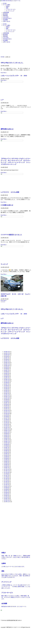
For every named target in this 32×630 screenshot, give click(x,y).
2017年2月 (6, 483)
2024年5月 (6, 373)
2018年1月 (6, 467)
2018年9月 (6, 456)
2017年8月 (6, 473)
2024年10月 (7, 365)
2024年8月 (6, 368)
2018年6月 (6, 460)
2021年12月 (7, 410)
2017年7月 (6, 475)
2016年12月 (7, 486)
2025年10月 (7, 354)
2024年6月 (6, 371)
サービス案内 (6, 4)
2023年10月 (7, 381)
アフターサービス (10, 9)
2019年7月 (6, 447)
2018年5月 (6, 461)
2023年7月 (6, 384)
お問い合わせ (6, 21)
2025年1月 (6, 361)
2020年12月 (7, 429)
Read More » (4, 72)
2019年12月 (7, 439)
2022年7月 (6, 402)
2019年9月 (6, 444)
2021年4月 (6, 422)
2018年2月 (6, 466)
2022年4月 (6, 404)
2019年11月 (7, 441)
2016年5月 (6, 494)
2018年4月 (6, 463)
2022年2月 (6, 407)
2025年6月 (6, 359)
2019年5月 (6, 450)
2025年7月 (6, 358)
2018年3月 (6, 464)
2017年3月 (6, 481)
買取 (7, 7)
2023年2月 (6, 392)
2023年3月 (6, 390)
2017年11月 (7, 470)
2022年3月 (6, 405)
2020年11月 (7, 430)
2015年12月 (7, 500)
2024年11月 (7, 364)
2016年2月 (6, 497)
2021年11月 (7, 412)
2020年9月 (6, 433)
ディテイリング (10, 11)
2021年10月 (7, 413)
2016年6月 (6, 492)
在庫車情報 (6, 12)
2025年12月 (7, 351)
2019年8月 (6, 446)
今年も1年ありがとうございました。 (12, 62)
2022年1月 (6, 409)
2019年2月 (6, 455)
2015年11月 (7, 501)
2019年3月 (6, 453)
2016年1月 (6, 498)
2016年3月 (6, 495)
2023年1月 (6, 393)
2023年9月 (6, 382)
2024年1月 (6, 378)
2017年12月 (7, 469)
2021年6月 (6, 419)
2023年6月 (6, 385)
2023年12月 (7, 379)
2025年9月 (6, 356)
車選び (8, 6)
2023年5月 (6, 387)
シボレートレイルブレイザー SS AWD (14, 75)
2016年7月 (6, 490)
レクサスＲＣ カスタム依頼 (10, 192)
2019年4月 (6, 452)
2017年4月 (6, 480)
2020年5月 (6, 435)
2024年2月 (6, 376)
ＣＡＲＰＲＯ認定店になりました (11, 234)
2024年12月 (7, 362)
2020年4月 (6, 436)
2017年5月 (6, 478)
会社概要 (5, 19)
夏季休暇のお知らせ (7, 129)
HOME (5, 3)
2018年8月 (6, 458)
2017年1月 (6, 484)
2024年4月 (6, 375)
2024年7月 (6, 370)
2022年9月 (6, 399)
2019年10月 (7, 443)
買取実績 (5, 15)
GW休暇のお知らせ (7, 205)
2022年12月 (7, 395)
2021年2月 (6, 426)
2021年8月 (6, 416)
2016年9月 (6, 487)
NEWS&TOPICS (7, 18)
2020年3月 (6, 438)
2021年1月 (6, 427)
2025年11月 (7, 353)
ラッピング (4, 264)
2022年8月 (6, 401)
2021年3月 (6, 424)
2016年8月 (6, 489)
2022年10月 (7, 398)
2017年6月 (6, 477)
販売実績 (5, 14)
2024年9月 (6, 367)
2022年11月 (7, 396)
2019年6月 (6, 449)
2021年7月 (6, 418)
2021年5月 (6, 421)
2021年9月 (6, 415)
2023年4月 (6, 388)
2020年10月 (7, 432)
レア (2, 100)
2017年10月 (7, 472)
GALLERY (6, 17)
